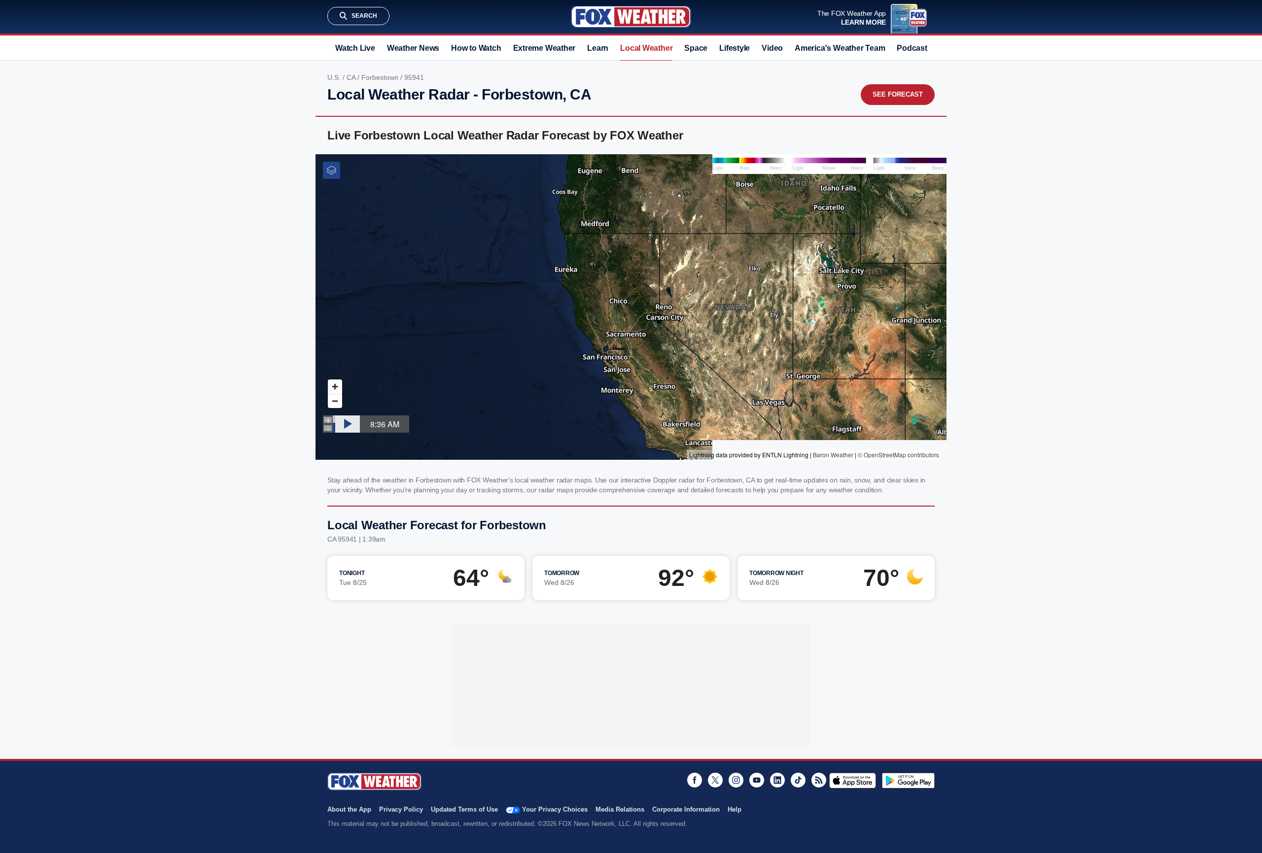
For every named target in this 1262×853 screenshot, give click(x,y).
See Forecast (898, 94)
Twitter (715, 780)
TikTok (798, 780)
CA (352, 77)
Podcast (912, 48)
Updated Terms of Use (464, 809)
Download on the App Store (852, 780)
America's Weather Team (840, 48)
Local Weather (646, 48)
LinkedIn (777, 780)
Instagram (736, 780)
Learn (597, 48)
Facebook (694, 780)
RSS (818, 780)
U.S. (335, 77)
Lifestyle (734, 48)
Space (695, 48)
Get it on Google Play (908, 780)
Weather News (413, 48)
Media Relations (620, 809)
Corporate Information (686, 809)
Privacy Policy (401, 809)
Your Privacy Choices (555, 809)
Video (772, 48)
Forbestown (380, 77)
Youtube (756, 780)
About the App (349, 809)
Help (734, 809)
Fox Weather (631, 17)
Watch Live (355, 48)
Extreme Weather (544, 48)
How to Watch (476, 48)
